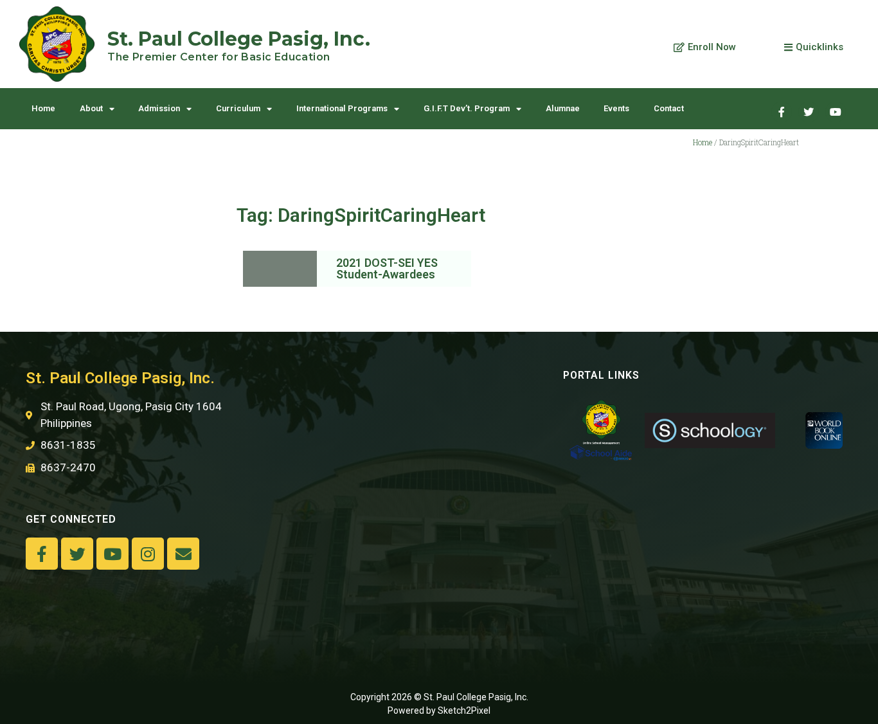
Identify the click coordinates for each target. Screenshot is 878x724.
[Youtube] (835, 112)
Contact (669, 108)
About (91, 108)
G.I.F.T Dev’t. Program (467, 108)
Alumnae (563, 108)
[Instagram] (148, 554)
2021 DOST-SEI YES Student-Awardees (387, 268)
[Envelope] (183, 554)
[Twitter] (808, 112)
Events (616, 108)
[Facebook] (781, 112)
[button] (704, 47)
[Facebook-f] (42, 554)
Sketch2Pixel (464, 710)
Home (43, 108)
